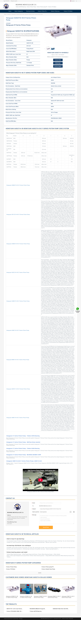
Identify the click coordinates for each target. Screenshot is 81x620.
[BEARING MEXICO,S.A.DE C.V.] (6, 6)
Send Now (46, 527)
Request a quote (14, 1)
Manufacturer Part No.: (11, 118)
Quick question (35, 511)
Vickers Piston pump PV (56, 11)
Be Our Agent (58, 66)
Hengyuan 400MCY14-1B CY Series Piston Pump (18, 185)
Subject (34, 509)
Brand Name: (9, 40)
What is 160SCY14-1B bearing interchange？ (57, 56)
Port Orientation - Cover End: (13, 100)
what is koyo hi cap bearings (15, 539)
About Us (6, 618)
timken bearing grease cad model (17, 552)
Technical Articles (30, 11)
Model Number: (10, 43)
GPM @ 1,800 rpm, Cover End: (13, 54)
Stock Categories (19, 11)
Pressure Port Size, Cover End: (13, 112)
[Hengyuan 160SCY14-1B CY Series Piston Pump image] (58, 31)
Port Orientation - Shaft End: (13, 86)
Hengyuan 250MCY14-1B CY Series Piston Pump (18, 243)
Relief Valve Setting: (11, 109)
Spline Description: (11, 51)
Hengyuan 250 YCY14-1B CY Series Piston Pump (18, 214)
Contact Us (11, 618)
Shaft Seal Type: (10, 83)
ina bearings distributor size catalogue (19, 545)
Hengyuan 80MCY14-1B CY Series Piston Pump (17, 359)
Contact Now (58, 60)
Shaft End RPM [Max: (11, 121)
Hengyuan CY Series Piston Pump (18, 14)
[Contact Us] (77, 310)
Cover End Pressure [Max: (12, 106)
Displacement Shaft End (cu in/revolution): (16, 92)
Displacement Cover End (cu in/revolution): (17, 89)
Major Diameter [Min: (11, 65)
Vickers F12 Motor (68, 11)
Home (10, 11)
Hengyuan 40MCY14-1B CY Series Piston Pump (17, 417)
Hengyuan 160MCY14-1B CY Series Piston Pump (17, 301)
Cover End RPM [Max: (11, 48)
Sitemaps (21, 618)
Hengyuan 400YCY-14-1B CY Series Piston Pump (18, 389)
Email (33, 503)
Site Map (16, 618)
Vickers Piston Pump (43, 11)
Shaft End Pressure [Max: (12, 80)
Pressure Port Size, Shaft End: (13, 62)
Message (34, 515)
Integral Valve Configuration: (13, 77)
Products (9, 14)
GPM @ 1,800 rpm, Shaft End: (13, 115)
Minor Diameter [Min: (11, 97)
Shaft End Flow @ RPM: (11, 95)
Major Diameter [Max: (11, 60)
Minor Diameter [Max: (11, 57)
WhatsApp (57, 63)
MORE (39, 573)
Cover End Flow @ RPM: (11, 103)
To (32, 506)
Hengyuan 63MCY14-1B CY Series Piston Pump (17, 330)
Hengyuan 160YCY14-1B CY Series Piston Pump (17, 272)
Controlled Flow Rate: (11, 46)
